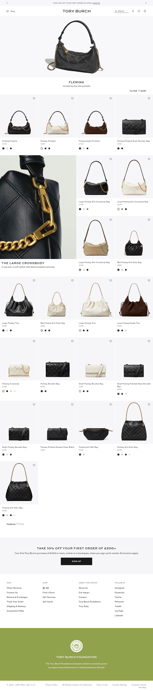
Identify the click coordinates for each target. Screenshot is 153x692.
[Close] (148, 655)
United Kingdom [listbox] (61, 673)
